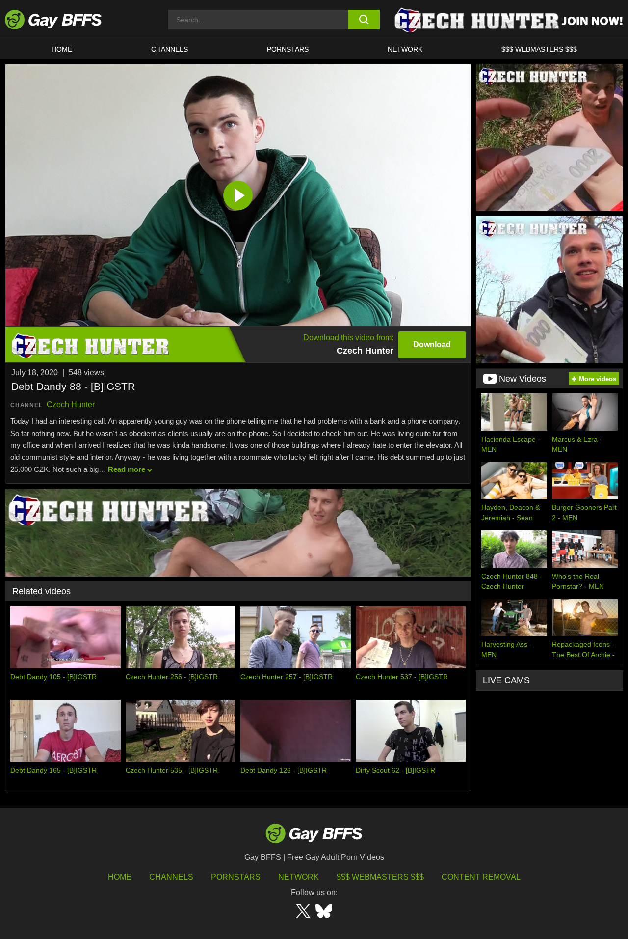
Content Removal (481, 877)
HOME (62, 49)
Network (405, 49)
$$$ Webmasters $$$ (539, 49)
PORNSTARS (288, 49)
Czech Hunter (71, 404)
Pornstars (236, 877)
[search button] (364, 19)
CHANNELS (169, 49)
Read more (126, 469)
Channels (171, 877)
